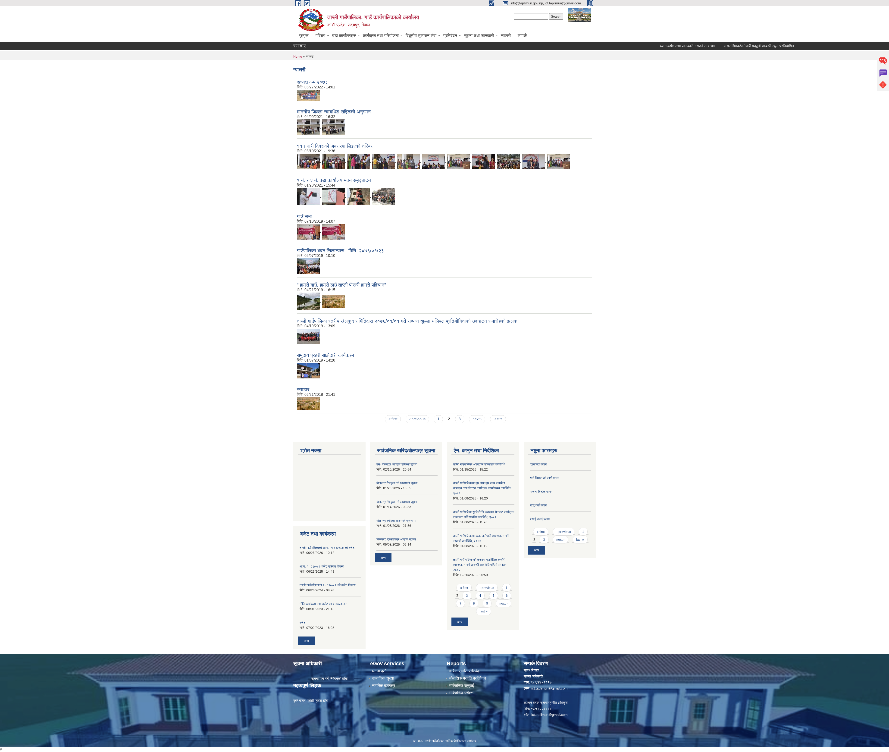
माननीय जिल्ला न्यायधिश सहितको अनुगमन (334, 111)
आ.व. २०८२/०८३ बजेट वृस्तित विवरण (322, 566)
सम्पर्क (522, 35)
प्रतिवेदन (450, 35)
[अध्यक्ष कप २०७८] (308, 95)
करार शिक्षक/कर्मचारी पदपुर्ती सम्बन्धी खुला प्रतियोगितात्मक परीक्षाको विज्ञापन (751, 46)
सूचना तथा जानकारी (479, 35)
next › (477, 419)
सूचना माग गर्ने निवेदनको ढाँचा (329, 678)
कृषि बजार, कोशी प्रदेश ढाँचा (310, 700)
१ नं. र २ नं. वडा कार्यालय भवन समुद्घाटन (334, 180)
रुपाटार (303, 389)
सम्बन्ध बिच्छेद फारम (541, 491)
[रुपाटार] (333, 301)
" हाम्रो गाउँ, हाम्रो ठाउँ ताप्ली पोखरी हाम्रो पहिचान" (341, 284)
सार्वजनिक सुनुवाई (461, 685)
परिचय (320, 35)
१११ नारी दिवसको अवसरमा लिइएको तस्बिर (335, 146)
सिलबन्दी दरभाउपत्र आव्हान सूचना (396, 539)
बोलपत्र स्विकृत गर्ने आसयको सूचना (396, 483)
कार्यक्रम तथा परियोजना (381, 35)
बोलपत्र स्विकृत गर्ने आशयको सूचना (396, 502)
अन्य (306, 641)
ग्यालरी (506, 35)
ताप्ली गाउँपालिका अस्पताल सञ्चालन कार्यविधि (479, 464)
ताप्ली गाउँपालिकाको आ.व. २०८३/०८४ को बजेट (327, 547)
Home (297, 56)
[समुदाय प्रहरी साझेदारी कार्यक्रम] (308, 370)
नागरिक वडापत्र (383, 685)
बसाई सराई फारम (540, 519)
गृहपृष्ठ (304, 35)
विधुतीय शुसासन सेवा (421, 35)
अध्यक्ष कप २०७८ (312, 82)
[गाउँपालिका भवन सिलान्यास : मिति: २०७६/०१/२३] (308, 266)
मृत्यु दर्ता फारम (538, 505)
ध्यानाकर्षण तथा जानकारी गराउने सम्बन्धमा (664, 46)
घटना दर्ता (379, 671)
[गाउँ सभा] (333, 232)
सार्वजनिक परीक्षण (461, 693)
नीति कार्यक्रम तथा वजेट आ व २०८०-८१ (323, 604)
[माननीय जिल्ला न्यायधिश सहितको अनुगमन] (308, 127)
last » (498, 419)
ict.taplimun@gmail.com (549, 688)
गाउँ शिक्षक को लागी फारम (544, 478)
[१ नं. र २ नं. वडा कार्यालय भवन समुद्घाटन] (308, 196)
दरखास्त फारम (538, 464)
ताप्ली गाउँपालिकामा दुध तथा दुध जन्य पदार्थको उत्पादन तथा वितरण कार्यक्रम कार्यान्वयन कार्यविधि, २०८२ (482, 488)
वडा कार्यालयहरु (344, 35)
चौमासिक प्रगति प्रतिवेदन (467, 678)
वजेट (302, 622)
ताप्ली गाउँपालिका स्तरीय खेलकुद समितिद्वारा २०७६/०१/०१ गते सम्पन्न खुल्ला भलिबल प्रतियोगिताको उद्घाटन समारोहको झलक (407, 321)
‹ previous (417, 419)
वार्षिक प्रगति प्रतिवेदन (465, 671)
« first (392, 419)
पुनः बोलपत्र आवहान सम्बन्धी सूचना (396, 464)
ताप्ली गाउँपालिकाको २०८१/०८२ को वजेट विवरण (328, 585)
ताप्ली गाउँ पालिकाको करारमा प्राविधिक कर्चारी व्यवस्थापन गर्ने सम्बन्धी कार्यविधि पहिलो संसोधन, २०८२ (480, 565)
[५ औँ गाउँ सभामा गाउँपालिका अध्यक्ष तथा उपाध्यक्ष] (308, 232)
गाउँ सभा (304, 216)
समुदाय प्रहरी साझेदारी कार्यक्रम (325, 355)
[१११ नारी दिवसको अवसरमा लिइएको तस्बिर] (308, 161)
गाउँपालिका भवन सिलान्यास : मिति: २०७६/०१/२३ (340, 250)
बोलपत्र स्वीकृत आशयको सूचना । (396, 520)
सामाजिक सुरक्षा (383, 678)
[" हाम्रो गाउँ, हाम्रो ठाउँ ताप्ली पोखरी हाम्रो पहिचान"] (308, 301)
